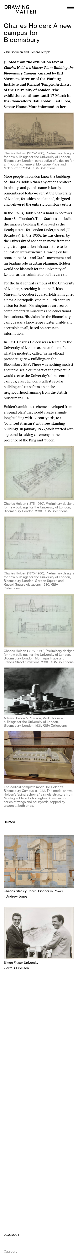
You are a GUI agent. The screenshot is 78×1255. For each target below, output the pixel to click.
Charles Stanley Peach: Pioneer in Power (33, 891)
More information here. (48, 106)
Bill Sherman (14, 52)
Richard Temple (40, 52)
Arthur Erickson (17, 968)
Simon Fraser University (21, 963)
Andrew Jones (16, 896)
